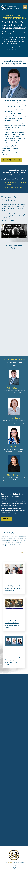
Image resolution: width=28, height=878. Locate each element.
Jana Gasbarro (14, 418)
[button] (25, 7)
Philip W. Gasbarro (14, 388)
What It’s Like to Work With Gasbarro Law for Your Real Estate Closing (13, 588)
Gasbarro (10, 862)
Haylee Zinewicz (14, 475)
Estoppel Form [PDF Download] (13, 187)
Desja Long (14, 446)
